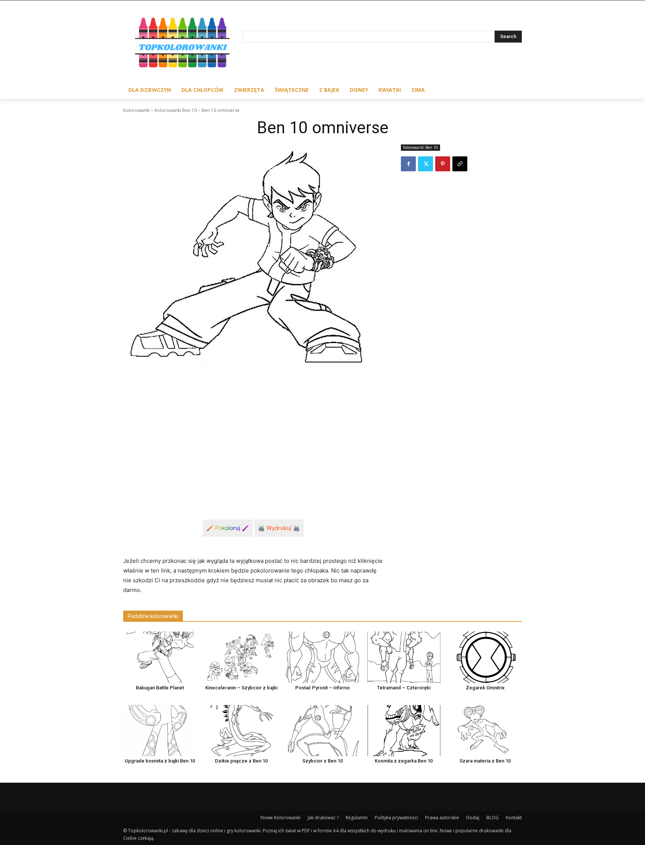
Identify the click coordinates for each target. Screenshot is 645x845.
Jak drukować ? (323, 817)
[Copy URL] (459, 163)
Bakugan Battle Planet (160, 687)
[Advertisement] (253, 439)
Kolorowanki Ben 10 (176, 110)
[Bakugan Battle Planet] (159, 657)
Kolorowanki (136, 110)
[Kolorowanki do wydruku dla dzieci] (183, 44)
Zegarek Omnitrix (485, 687)
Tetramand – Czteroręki (403, 687)
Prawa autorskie (442, 817)
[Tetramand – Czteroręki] (403, 657)
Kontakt (514, 817)
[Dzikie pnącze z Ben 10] (241, 730)
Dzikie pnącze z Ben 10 (241, 761)
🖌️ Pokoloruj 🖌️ (227, 527)
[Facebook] (408, 163)
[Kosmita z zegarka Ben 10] (403, 730)
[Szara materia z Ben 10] (485, 730)
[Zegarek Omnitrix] (485, 657)
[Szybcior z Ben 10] (322, 730)
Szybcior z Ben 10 (322, 761)
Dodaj (472, 817)
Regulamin (357, 817)
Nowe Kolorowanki (280, 817)
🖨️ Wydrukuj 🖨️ (279, 527)
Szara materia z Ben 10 (485, 761)
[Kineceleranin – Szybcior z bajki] (241, 657)
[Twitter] (425, 163)
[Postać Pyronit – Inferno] (322, 657)
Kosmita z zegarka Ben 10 (404, 761)
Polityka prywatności (396, 817)
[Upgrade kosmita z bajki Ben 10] (159, 730)
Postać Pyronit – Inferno (322, 687)
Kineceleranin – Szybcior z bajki (241, 687)
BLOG (492, 817)
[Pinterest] (442, 163)
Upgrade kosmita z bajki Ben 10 (160, 761)
